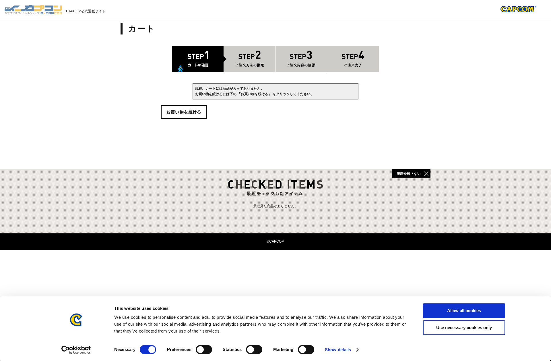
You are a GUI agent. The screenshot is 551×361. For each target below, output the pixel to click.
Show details (338, 349)
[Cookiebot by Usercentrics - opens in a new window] (76, 349)
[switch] (204, 349)
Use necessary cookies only (464, 327)
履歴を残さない (409, 174)
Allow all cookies (464, 310)
